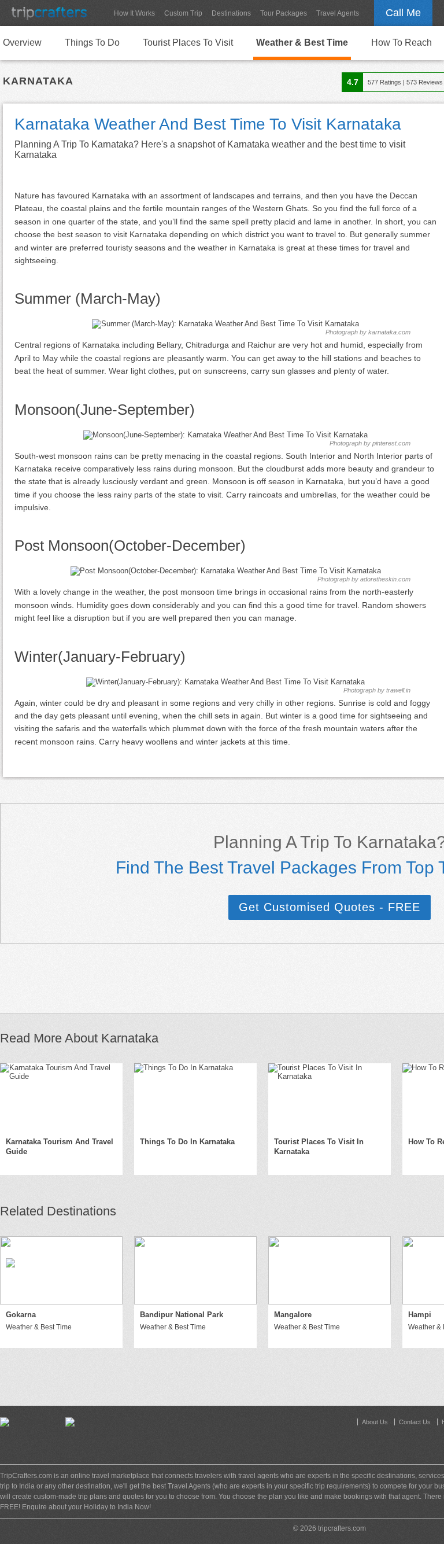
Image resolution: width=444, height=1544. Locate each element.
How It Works (134, 13)
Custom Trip (183, 13)
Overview (22, 42)
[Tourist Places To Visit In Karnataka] (329, 1097)
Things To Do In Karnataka (187, 1141)
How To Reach (401, 42)
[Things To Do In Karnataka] (195, 1097)
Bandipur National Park (181, 1314)
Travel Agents (337, 13)
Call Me (403, 13)
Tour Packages (283, 13)
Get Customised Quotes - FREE (329, 907)
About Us (375, 1421)
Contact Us (415, 1421)
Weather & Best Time (302, 42)
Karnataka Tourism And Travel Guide (59, 1146)
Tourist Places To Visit (188, 42)
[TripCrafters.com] (49, 13)
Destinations (231, 13)
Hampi (419, 1314)
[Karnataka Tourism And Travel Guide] (61, 1097)
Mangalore (293, 1314)
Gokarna (21, 1314)
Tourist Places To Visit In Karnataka (319, 1146)
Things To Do (92, 42)
